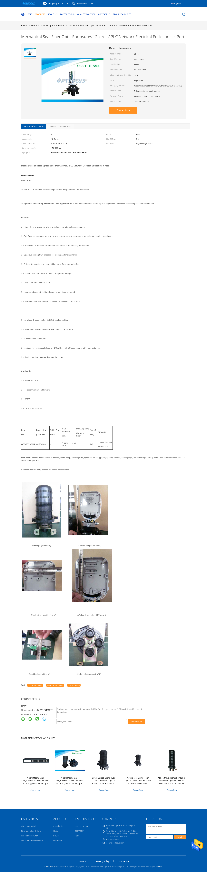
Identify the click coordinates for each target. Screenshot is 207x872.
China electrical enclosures (55, 866)
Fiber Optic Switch (28, 826)
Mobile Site (124, 861)
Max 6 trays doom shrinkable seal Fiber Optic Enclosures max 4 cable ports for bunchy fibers (171, 782)
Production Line (81, 826)
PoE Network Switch (29, 835)
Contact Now (123, 110)
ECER (160, 866)
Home (29, 14)
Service (56, 835)
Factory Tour (67, 14)
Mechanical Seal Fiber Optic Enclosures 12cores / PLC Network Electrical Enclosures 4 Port (111, 25)
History (56, 831)
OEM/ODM (79, 831)
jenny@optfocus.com (58, 3)
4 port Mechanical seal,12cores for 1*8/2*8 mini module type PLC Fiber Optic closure (35, 782)
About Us (52, 14)
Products (40, 14)
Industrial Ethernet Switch (32, 840)
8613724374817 (41, 714)
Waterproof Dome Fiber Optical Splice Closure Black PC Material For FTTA (137, 780)
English (177, 3)
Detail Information (34, 126)
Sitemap (83, 861)
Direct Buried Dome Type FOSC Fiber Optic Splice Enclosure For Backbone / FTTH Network (103, 782)
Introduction (58, 826)
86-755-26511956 (85, 4)
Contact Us (104, 14)
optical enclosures (35, 685)
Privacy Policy (102, 861)
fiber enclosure (74, 685)
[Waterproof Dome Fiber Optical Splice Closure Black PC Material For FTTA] (138, 760)
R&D (77, 835)
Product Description (60, 126)
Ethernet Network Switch (31, 831)
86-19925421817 (45, 710)
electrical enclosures (55, 685)
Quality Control (86, 14)
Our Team (57, 840)
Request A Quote (122, 14)
